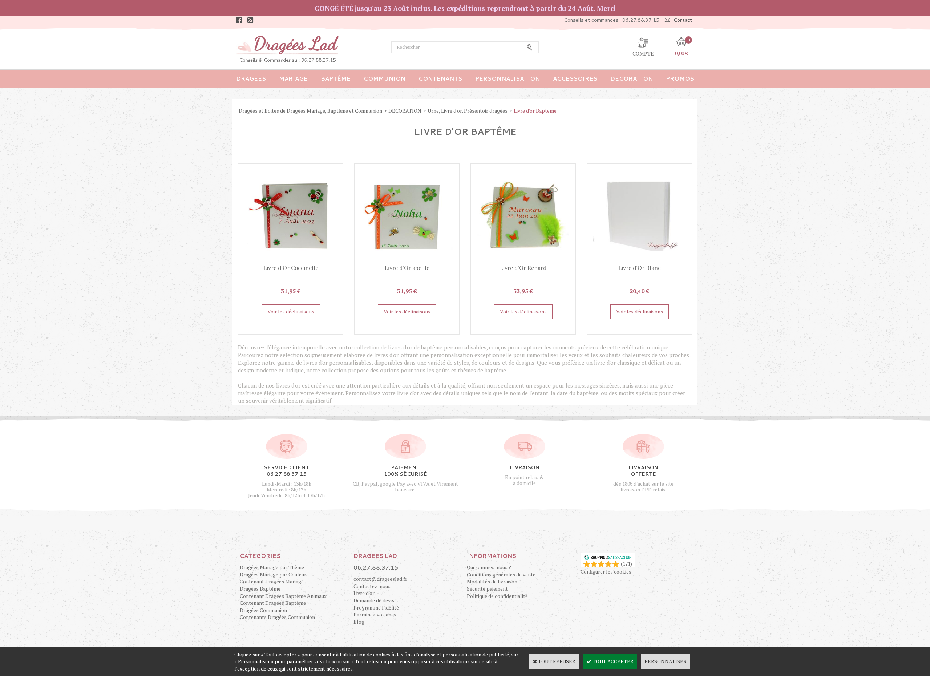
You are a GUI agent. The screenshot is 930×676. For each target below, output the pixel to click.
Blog (358, 621)
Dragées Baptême (260, 588)
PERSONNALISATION (507, 78)
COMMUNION (384, 78)
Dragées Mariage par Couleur (273, 574)
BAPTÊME (336, 78)
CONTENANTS (440, 78)
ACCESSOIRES (575, 78)
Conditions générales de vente (501, 574)
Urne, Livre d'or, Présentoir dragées (468, 110)
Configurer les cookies (606, 571)
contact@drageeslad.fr (380, 578)
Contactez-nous (372, 586)
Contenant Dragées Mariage (272, 581)
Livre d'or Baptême (535, 110)
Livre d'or (364, 593)
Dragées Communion (263, 610)
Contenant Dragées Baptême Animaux (283, 595)
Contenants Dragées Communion (277, 617)
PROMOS (680, 78)
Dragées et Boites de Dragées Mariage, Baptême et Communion (310, 110)
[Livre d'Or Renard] (523, 260)
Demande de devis (373, 600)
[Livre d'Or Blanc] (639, 260)
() (626, 563)
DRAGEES (251, 78)
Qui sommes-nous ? (489, 567)
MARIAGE (293, 78)
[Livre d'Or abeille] (407, 260)
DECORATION (631, 78)
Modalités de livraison (492, 581)
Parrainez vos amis (374, 614)
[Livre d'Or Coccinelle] (290, 260)
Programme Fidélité (376, 607)
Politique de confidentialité (497, 595)
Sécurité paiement (487, 588)
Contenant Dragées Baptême (273, 602)
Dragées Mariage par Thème (272, 567)
